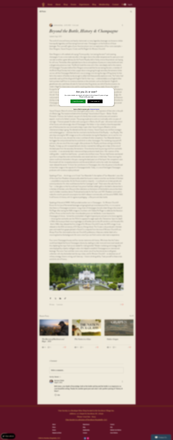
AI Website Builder (94, 109)
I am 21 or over (78, 101)
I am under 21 (95, 101)
